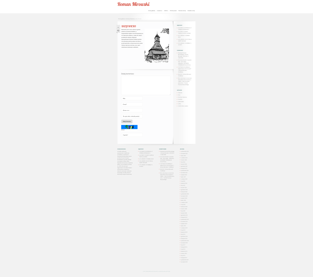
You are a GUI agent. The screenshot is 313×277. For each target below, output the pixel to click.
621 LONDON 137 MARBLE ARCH (146, 159)
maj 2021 (183, 181)
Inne (179, 95)
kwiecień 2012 (184, 251)
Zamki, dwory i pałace (183, 106)
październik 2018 (185, 240)
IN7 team (168, 271)
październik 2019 (185, 219)
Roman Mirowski (133, 4)
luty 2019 (183, 234)
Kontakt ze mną (191, 10)
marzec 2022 (184, 160)
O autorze (159, 10)
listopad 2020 (184, 191)
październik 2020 (185, 194)
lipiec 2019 (183, 225)
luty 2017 (183, 245)
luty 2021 (183, 185)
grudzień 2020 (184, 189)
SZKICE (166, 10)
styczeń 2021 (184, 187)
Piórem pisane (173, 10)
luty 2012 (183, 255)
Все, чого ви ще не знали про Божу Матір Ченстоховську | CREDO (185, 80)
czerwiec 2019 (184, 228)
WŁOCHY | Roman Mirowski (184, 74)
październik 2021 (185, 170)
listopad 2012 (184, 247)
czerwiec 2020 (184, 202)
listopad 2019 (184, 217)
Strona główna (151, 10)
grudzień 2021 (184, 166)
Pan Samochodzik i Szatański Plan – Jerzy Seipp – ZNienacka (184, 62)
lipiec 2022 (183, 155)
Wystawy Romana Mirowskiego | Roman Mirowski (183, 54)
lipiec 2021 (183, 177)
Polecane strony (182, 10)
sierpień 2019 (184, 223)
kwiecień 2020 (184, 206)
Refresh (123, 129)
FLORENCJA (180, 72)
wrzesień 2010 (184, 262)
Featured (180, 92)
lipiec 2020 (183, 200)
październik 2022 (185, 151)
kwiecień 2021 (184, 183)
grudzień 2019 (184, 215)
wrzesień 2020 (184, 196)
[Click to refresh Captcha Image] (129, 127)
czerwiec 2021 (184, 179)
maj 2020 (183, 204)
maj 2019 (183, 230)
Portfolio (180, 99)
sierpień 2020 (184, 198)
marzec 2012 (184, 253)
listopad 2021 (184, 168)
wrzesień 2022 (184, 153)
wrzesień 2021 (184, 172)
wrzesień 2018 (184, 242)
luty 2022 (183, 162)
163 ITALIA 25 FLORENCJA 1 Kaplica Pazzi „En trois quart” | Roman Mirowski (184, 69)
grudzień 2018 (184, 236)
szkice (179, 103)
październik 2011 (185, 259)
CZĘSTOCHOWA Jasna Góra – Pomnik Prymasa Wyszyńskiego (183, 83)
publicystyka (181, 101)
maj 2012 (183, 249)
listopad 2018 (184, 238)
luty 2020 (183, 211)
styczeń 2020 (184, 213)
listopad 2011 (184, 257)
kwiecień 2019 (184, 232)
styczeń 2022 (184, 164)
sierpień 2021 (184, 174)
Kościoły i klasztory (130, 18)
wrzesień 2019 (184, 221)
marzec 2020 (184, 208)
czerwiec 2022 (184, 157)
